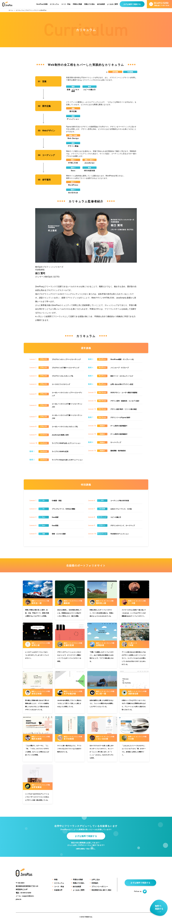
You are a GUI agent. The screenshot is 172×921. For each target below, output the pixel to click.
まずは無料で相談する (132, 4)
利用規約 (95, 883)
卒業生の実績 (77, 4)
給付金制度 (101, 4)
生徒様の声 (58, 890)
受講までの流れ (89, 4)
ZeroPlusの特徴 (42, 4)
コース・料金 (65, 4)
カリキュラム (54, 4)
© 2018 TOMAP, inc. (86, 917)
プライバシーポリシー (100, 886)
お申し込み (96, 879)
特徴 (55, 879)
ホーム (11, 10)
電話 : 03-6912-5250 (23, 892)
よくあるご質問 (112, 4)
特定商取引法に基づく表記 (101, 890)
